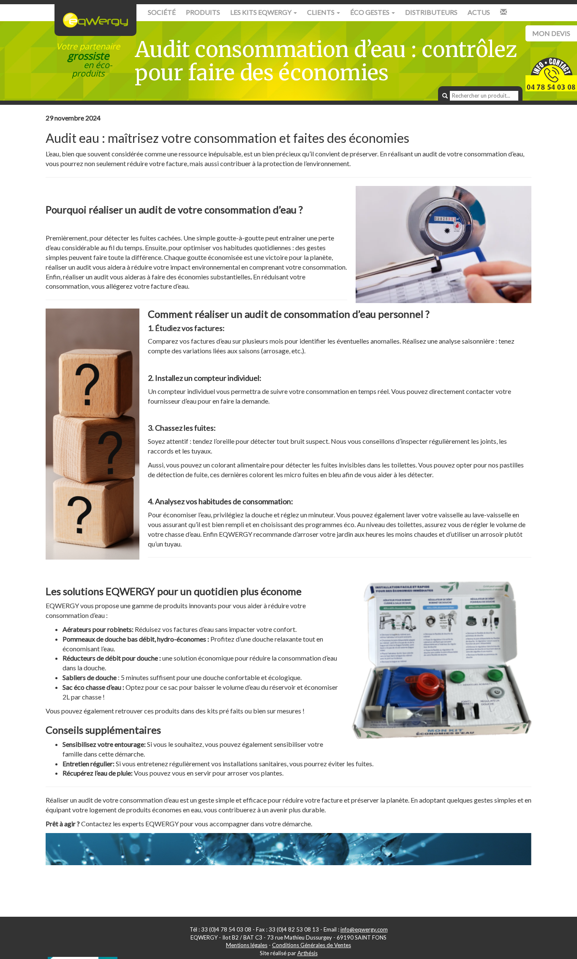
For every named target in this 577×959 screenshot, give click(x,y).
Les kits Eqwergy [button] (261, 12)
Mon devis (551, 33)
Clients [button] (321, 12)
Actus (479, 12)
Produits (203, 12)
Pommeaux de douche (94, 639)
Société (162, 12)
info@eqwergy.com (364, 929)
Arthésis (307, 953)
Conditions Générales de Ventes (311, 945)
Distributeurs (431, 12)
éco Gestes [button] (370, 12)
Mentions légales (246, 945)
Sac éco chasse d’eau (92, 687)
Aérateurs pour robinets (97, 629)
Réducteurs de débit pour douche (110, 658)
